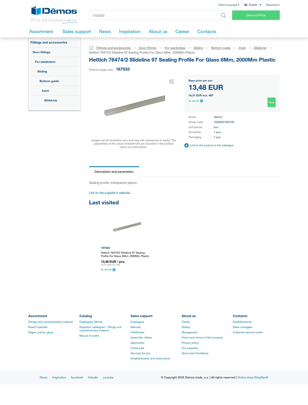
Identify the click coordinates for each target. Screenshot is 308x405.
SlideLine (50, 100)
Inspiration (59, 377)
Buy (271, 102)
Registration (273, 4)
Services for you (140, 353)
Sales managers (242, 327)
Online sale (137, 348)
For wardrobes (45, 61)
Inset (45, 90)
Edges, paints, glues (40, 332)
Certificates (137, 332)
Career (186, 321)
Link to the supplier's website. (110, 193)
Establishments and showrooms (150, 358)
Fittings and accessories (48, 42)
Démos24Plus (256, 15)
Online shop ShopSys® (252, 377)
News (43, 377)
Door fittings (41, 52)
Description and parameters (114, 171)
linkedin (93, 377)
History (186, 327)
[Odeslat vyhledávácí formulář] (223, 15)
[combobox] (253, 4)
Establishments (242, 321)
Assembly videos (141, 337)
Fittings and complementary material (50, 321)
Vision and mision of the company (202, 337)
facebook (77, 377)
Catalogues (137, 321)
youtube (108, 377)
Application (137, 342)
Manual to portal (89, 335)
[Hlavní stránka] (92, 47)
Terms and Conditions (195, 353)
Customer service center (248, 332)
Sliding (42, 71)
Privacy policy (190, 342)
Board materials (38, 327)
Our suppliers (190, 348)
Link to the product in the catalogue (211, 145)
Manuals (136, 327)
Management (189, 332)
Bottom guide (49, 81)
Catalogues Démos (90, 321)
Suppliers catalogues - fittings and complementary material (100, 328)
